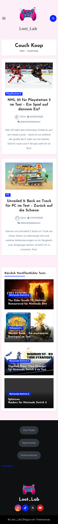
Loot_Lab (28, 28)
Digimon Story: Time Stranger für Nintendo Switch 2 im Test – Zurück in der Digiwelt (28, 369)
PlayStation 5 (13, 94)
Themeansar (43, 519)
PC (7, 195)
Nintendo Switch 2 (19, 295)
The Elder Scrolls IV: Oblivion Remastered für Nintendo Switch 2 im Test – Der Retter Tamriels (29, 303)
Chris (23, 116)
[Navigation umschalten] (3, 18)
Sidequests (15, 328)
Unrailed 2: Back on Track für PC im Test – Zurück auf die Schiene (29, 205)
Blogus (27, 519)
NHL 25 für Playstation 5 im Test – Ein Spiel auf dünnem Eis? (29, 104)
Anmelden (7, 466)
